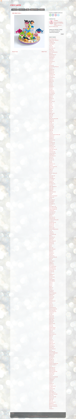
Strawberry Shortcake (53, 363)
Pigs (50, 286)
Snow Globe (51, 346)
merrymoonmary (37, 416)
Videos (50, 399)
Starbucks (51, 360)
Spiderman (51, 354)
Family (50, 177)
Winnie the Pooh (52, 404)
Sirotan (50, 342)
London (50, 231)
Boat (50, 102)
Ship (50, 338)
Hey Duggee (51, 203)
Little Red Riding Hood (53, 229)
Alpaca (50, 53)
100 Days (50, 41)
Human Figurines (52, 207)
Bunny (50, 114)
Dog (50, 162)
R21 (50, 314)
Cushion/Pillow (51, 155)
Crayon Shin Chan (52, 149)
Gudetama (51, 197)
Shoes (50, 339)
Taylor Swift (51, 372)
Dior (50, 161)
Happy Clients (34, 9)
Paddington (51, 274)
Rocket (50, 324)
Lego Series (51, 218)
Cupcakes (51, 154)
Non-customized (52, 266)
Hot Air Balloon (51, 206)
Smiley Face (51, 343)
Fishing (50, 181)
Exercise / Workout (52, 173)
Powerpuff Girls (52, 307)
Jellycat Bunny (51, 211)
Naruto (50, 258)
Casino (50, 129)
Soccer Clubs (51, 348)
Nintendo (50, 263)
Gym (50, 198)
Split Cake (51, 355)
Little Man (51, 226)
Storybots (50, 362)
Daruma (50, 157)
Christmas (51, 137)
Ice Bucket (51, 210)
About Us (14, 9)
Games (50, 189)
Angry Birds (51, 57)
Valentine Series (52, 396)
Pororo (50, 306)
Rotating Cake (51, 327)
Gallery (42, 9)
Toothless (51, 383)
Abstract (50, 49)
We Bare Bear (51, 402)
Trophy (50, 390)
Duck (50, 170)
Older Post (44, 51)
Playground (51, 294)
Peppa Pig (51, 279)
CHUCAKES (15, 5)
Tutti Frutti (51, 391)
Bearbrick (50, 90)
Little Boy (50, 223)
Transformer (51, 388)
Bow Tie (50, 106)
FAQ (28, 9)
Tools (50, 382)
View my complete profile (53, 26)
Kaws (50, 215)
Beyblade (50, 94)
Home (13, 413)
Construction (51, 146)
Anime (50, 60)
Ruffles (50, 330)
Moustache (51, 255)
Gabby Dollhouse (52, 186)
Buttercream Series (52, 118)
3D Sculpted (51, 48)
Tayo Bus (50, 374)
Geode (50, 193)
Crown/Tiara (51, 151)
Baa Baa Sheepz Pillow (53, 66)
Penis (50, 278)
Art (49, 64)
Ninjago (50, 262)
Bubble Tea (51, 113)
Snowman (51, 347)
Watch (50, 400)
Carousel (50, 126)
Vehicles (50, 398)
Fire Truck (51, 179)
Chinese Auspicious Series (53, 134)
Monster (50, 250)
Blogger (46, 416)
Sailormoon (51, 332)
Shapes (50, 335)
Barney (50, 85)
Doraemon (51, 167)
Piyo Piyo (50, 290)
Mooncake (51, 253)
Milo (50, 246)
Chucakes (56, 20)
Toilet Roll (51, 379)
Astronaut (51, 65)
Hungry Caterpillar (52, 209)
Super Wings (51, 368)
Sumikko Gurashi (52, 364)
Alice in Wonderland (52, 52)
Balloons (50, 81)
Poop (50, 302)
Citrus (50, 141)
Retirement (51, 318)
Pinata (50, 287)
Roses (50, 326)
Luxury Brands (51, 234)
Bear (50, 89)
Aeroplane (51, 50)
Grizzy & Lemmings (52, 195)
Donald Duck (51, 163)
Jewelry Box (51, 213)
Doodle (50, 165)
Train (50, 387)
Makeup (50, 239)
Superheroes (51, 370)
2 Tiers (50, 44)
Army (50, 62)
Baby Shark (51, 74)
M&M (50, 235)
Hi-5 (50, 205)
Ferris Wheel (51, 178)
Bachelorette (51, 77)
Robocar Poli (51, 323)
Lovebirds (51, 233)
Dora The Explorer (52, 166)
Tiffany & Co (51, 378)
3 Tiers (50, 46)
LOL (50, 230)
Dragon (50, 169)
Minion (50, 247)
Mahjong (50, 238)
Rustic (50, 331)
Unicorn (50, 395)
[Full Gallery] (51, 38)
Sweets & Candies (52, 371)
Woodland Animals (52, 406)
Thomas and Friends (52, 376)
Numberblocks (51, 267)
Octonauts (51, 270)
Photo (50, 282)
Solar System (51, 351)
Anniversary (51, 61)
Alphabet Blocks (52, 54)
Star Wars (51, 359)
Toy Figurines (51, 386)
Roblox (50, 322)
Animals (50, 58)
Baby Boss (51, 69)
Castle (50, 130)
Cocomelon (51, 142)
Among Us (51, 56)
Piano (50, 283)
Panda (50, 275)
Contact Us (21, 9)
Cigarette (50, 138)
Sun (50, 366)
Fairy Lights (51, 175)
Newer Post (15, 51)
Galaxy (50, 187)
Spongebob (51, 356)
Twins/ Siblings (51, 392)
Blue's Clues (51, 101)
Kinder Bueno (51, 217)
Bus (49, 117)
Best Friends (51, 93)
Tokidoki (50, 380)
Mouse (50, 254)
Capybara (51, 121)
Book (50, 105)
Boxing (50, 110)
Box (49, 109)
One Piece (51, 271)
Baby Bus (50, 70)
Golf (50, 194)
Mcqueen (50, 242)
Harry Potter (51, 199)
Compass (50, 145)
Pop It (50, 303)
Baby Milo (51, 73)
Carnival (50, 125)
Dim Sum (50, 158)
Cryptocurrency (52, 153)
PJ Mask (50, 291)
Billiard (50, 97)
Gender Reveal (51, 191)
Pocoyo (50, 295)
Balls (50, 82)
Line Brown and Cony (53, 219)
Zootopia (50, 408)
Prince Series (51, 310)
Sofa (50, 350)
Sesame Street (51, 334)
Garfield (50, 190)
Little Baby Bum (52, 222)
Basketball (51, 86)
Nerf (50, 259)
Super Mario (51, 367)
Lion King (50, 221)
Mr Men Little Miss (52, 257)
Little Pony (51, 227)
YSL (50, 407)
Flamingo (50, 182)
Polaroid (50, 298)
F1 (49, 174)
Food (50, 185)
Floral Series (51, 183)
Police (50, 299)
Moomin (50, 251)
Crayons (50, 150)
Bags (50, 78)
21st (50, 45)
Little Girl (50, 225)
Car (49, 122)
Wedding (50, 403)
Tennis (50, 375)
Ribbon (50, 319)
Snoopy (50, 344)
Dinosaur (50, 159)
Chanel (50, 133)
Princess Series (52, 311)
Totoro (50, 384)
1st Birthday (51, 42)
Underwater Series (52, 394)
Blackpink (50, 98)
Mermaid (50, 243)
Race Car (50, 315)
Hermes (50, 202)
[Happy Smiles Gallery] (53, 40)
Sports (50, 358)
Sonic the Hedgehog (52, 352)
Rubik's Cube (51, 328)
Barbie (50, 84)
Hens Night (51, 201)
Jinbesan (50, 214)
